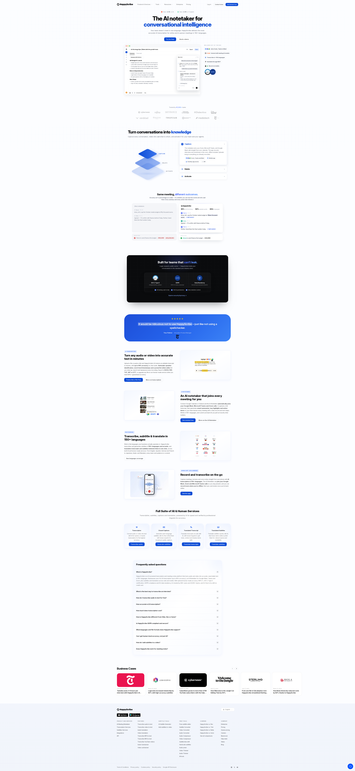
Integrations (120, 733)
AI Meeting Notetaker (123, 724)
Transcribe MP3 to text (145, 736)
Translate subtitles (218, 544)
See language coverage (134, 458)
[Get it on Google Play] (135, 715)
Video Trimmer (183, 750)
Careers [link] (223, 733)
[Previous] (232, 668)
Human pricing (225, 730)
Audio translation (143, 730)
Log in (209, 4)
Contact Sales (219, 4)
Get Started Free (232, 4)
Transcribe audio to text (145, 724)
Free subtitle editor (185, 724)
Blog (222, 744)
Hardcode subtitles (185, 744)
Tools (157, 4)
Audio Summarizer (143, 744)
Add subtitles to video (165, 727)
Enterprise (179, 4)
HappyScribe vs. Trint (206, 727)
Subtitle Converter (184, 727)
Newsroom (224, 736)
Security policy (156, 767)
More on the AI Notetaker (207, 420)
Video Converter (184, 730)
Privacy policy (135, 767)
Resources (167, 4)
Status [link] (223, 742)
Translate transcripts (191, 544)
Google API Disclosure (169, 767)
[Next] (236, 668)
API (118, 736)
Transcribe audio (137, 544)
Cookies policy (145, 767)
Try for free (170, 39)
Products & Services (143, 4)
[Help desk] (350, 766)
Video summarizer (143, 747)
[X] (234, 767)
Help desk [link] (224, 739)
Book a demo (184, 39)
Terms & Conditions (123, 767)
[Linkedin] (231, 767)
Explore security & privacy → (178, 295)
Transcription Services (124, 727)
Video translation (143, 733)
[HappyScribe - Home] (125, 4)
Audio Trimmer (183, 753)
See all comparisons (206, 736)
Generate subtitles (163, 544)
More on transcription (153, 380)
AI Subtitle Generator (165, 724)
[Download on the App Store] (122, 715)
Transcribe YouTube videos (146, 742)
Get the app (186, 493)
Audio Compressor (185, 736)
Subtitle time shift (184, 742)
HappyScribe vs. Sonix (207, 733)
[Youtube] (237, 767)
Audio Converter (184, 733)
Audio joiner (183, 747)
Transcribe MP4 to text (145, 739)
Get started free (188, 420)
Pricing (188, 4)
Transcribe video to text (145, 727)
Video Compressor (185, 739)
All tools (181, 756)
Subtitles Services (122, 730)
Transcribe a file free (133, 380)
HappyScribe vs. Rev (206, 724)
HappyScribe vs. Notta (207, 730)
